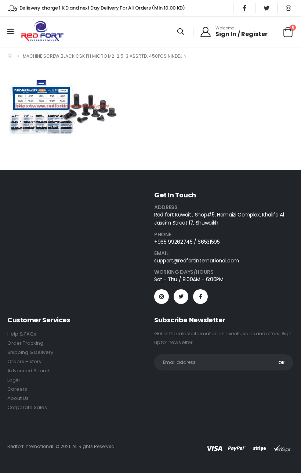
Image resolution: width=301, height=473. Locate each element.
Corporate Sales (27, 407)
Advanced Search (29, 370)
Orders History (24, 361)
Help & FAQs (21, 333)
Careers (17, 389)
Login (13, 379)
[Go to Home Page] (9, 56)
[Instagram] (288, 8)
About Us (18, 398)
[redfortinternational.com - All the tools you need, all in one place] (42, 31)
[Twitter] (266, 8)
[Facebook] (244, 8)
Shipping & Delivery (30, 352)
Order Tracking (25, 343)
